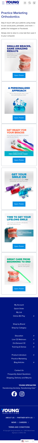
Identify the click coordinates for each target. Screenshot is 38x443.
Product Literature (19, 355)
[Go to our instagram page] (22, 393)
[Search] (29, 3)
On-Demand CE (19, 343)
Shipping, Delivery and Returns (19, 377)
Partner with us (24, 417)
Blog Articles (19, 362)
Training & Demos (19, 346)
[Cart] (34, 3)
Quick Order (19, 308)
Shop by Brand (19, 324)
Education (19, 335)
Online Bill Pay (19, 316)
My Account (19, 304)
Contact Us (19, 370)
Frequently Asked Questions (19, 374)
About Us (10, 417)
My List (19, 312)
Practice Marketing (19, 358)
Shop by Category (19, 327)
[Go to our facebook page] (14, 393)
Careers (23, 422)
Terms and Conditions (19, 427)
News (13, 422)
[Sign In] (25, 3)
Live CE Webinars (19, 339)
